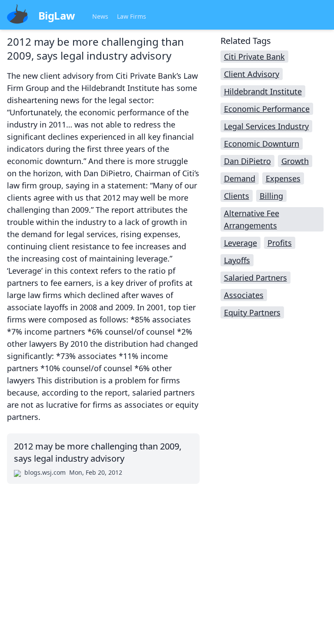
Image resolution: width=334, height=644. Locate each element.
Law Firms (131, 16)
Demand (239, 178)
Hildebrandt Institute (263, 91)
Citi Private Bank (254, 56)
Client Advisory (251, 74)
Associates (244, 295)
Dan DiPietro (247, 161)
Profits (279, 243)
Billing (271, 196)
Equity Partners (252, 312)
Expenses (283, 178)
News (100, 16)
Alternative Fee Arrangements (251, 219)
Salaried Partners (255, 277)
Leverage (240, 243)
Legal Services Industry (266, 126)
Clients (236, 196)
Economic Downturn (261, 143)
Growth (295, 161)
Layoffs (237, 260)
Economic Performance (267, 109)
